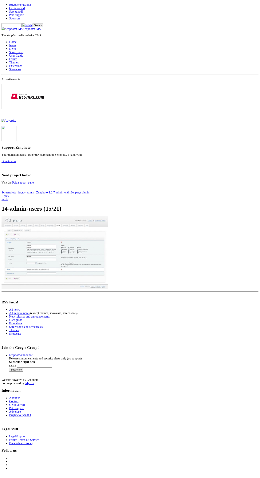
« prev (5, 195)
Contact (13, 401)
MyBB (29, 383)
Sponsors (14, 18)
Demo (13, 48)
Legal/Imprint (17, 436)
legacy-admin (26, 192)
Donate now (9, 161)
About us (14, 397)
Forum (13, 59)
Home (13, 41)
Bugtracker (20, 4)
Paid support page (23, 182)
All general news (19, 313)
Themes (14, 62)
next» (5, 199)
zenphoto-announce (21, 355)
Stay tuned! (16, 11)
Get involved (17, 8)
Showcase (15, 69)
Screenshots (16, 52)
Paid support (16, 15)
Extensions (15, 65)
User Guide (16, 55)
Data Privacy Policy (21, 443)
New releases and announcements (29, 316)
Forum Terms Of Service (24, 439)
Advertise (15, 411)
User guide (15, 320)
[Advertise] (9, 120)
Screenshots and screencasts (26, 326)
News (12, 45)
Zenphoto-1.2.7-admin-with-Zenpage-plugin (62, 192)
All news (14, 309)
